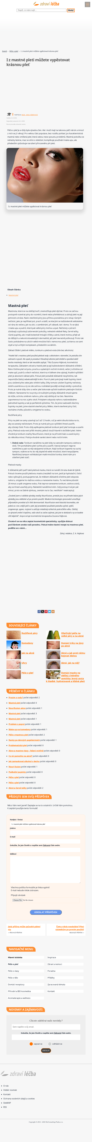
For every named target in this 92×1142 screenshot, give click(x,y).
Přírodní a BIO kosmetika (19, 991)
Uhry (24, 663)
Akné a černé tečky (18, 788)
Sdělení (13, 854)
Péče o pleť (13, 51)
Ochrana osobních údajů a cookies (19, 1098)
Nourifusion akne (17, 708)
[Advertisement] (46, 31)
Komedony (27, 643)
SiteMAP (7, 1103)
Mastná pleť (13, 295)
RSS (5, 1107)
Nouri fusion (15, 766)
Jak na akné (28, 653)
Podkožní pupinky (17, 772)
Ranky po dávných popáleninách (24, 740)
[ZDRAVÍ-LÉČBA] (46, 6)
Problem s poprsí (17, 724)
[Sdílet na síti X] (42, 612)
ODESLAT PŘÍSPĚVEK (45, 912)
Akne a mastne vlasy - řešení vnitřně (26, 750)
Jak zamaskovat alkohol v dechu (24, 761)
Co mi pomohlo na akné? (20, 756)
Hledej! (71, 10)
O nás (6, 1085)
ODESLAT (46, 1050)
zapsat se (37, 1044)
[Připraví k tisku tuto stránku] (53, 612)
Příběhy (51, 977)
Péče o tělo (13, 977)
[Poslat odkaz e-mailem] (49, 612)
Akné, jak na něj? (70, 663)
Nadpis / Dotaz (16, 819)
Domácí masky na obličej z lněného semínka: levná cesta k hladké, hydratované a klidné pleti (65, 677)
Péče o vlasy (13, 971)
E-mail (12, 836)
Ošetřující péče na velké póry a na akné (72, 634)
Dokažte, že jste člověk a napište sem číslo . (35, 845)
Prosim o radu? (16, 697)
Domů (4, 51)
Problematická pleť (18, 745)
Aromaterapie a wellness (19, 998)
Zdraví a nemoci (55, 964)
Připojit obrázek (18, 895)
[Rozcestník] (87, 4)
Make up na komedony (20, 729)
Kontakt (51, 991)
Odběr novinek (10, 1090)
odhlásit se (57, 1044)
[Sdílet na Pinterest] (46, 612)
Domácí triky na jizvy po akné (72, 644)
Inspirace (52, 957)
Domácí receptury (16, 984)
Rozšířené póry (29, 633)
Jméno (13, 828)
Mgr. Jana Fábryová (30, 115)
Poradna (51, 971)
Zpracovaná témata (56, 984)
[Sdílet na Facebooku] (39, 612)
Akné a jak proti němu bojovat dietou (73, 654)
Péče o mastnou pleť (18, 734)
